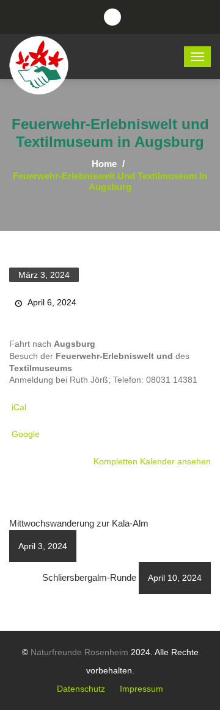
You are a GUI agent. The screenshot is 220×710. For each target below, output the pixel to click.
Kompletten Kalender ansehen (152, 461)
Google (26, 434)
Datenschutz (81, 689)
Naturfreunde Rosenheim (79, 652)
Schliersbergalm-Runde (122, 577)
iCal (19, 407)
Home (104, 163)
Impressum (141, 689)
